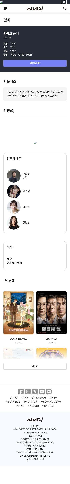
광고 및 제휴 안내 (38, 397)
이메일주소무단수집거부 (50, 401)
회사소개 (24, 397)
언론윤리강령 (33, 406)
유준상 (13, 54)
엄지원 (21, 54)
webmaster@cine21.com (38, 456)
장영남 (29, 54)
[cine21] (35, 8)
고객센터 (53, 397)
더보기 (35, 366)
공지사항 (13, 397)
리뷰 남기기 (35, 63)
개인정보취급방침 (13, 401)
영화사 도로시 (14, 262)
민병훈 (13, 51)
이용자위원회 (47, 406)
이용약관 (20, 406)
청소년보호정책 (30, 401)
